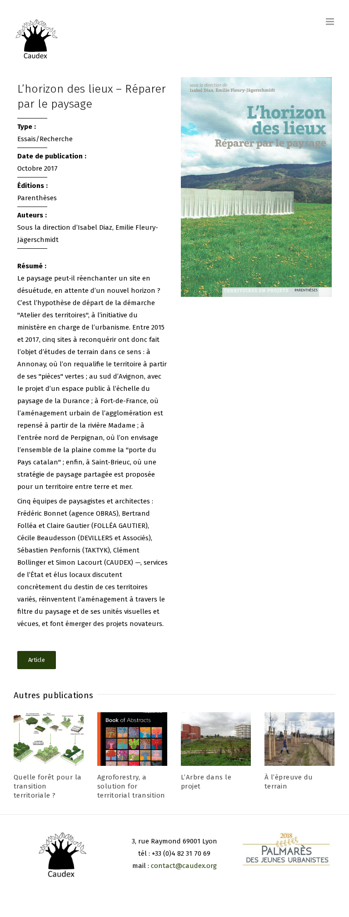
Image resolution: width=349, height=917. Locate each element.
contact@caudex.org (184, 866)
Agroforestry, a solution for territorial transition (131, 786)
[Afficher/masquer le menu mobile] (330, 21)
